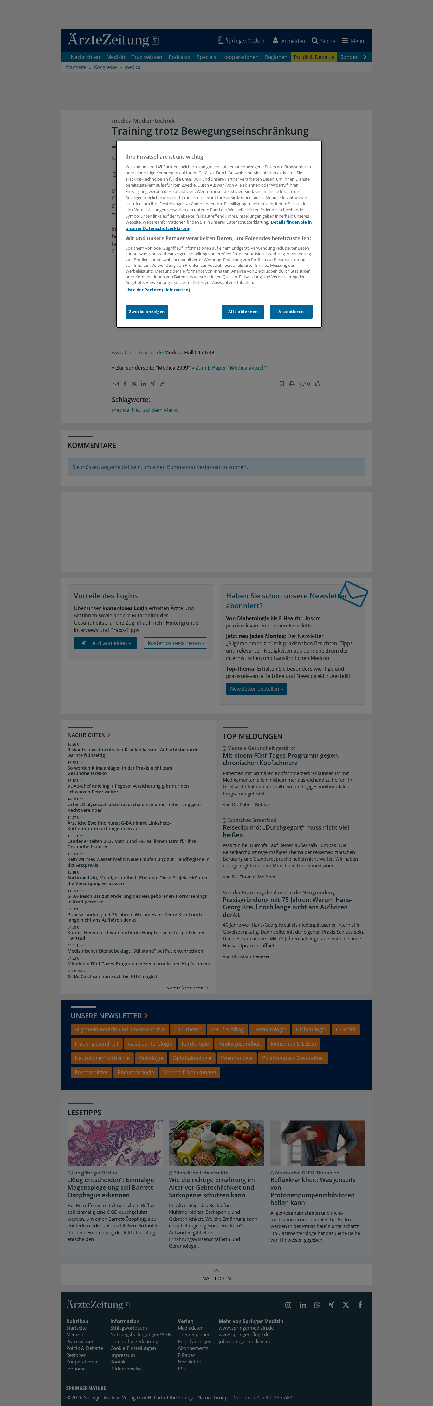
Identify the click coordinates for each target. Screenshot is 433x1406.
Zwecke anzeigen (147, 311)
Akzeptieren (291, 311)
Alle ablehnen (243, 311)
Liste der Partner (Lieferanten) (158, 289)
